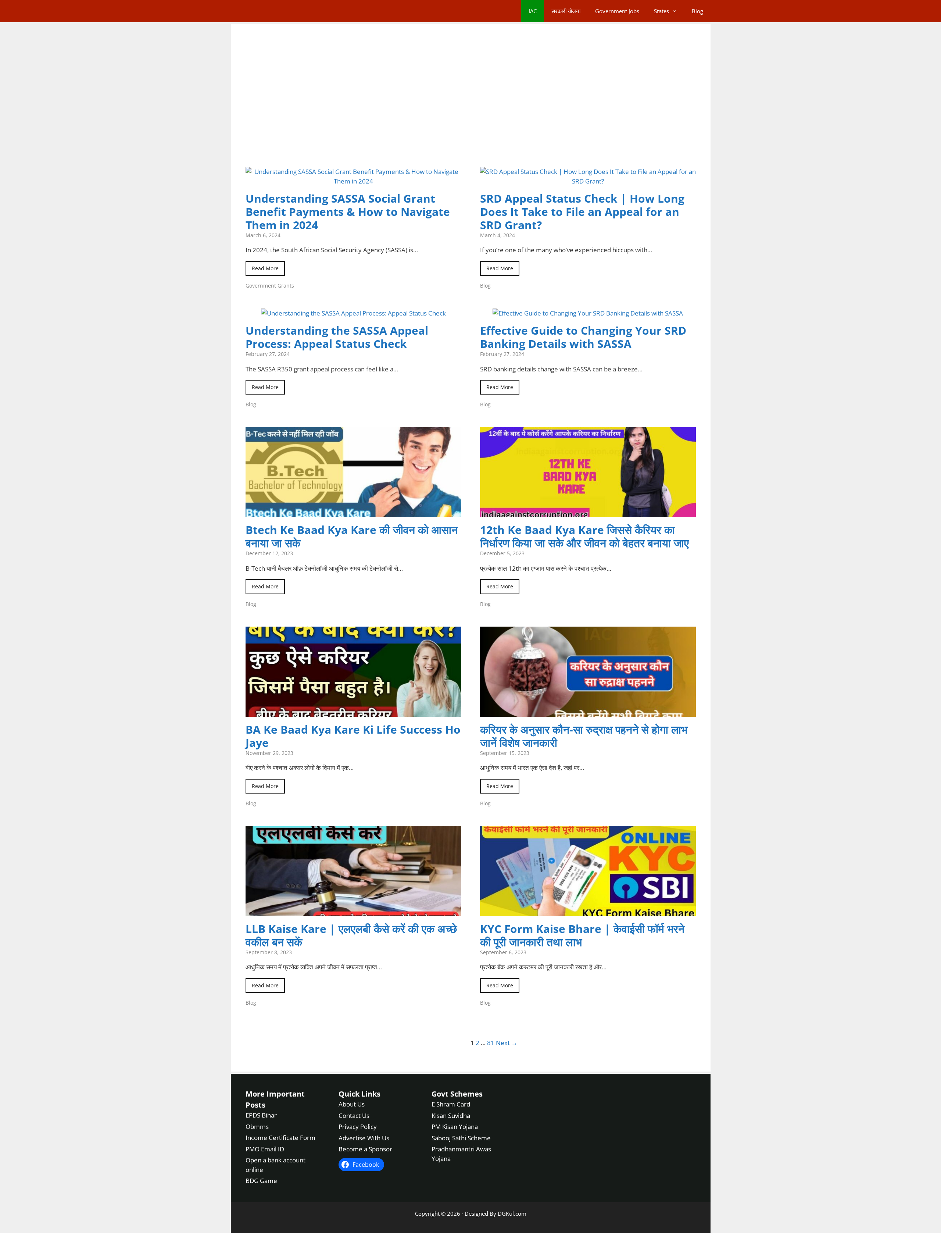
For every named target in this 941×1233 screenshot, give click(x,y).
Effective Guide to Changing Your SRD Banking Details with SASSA (583, 337)
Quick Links (359, 1094)
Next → (507, 1042)
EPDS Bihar (261, 1115)
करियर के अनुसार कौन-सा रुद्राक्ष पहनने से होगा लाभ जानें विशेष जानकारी (583, 736)
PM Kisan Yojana (455, 1126)
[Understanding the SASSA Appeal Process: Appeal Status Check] (353, 313)
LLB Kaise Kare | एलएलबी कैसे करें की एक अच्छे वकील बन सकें (351, 935)
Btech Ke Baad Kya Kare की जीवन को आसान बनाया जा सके (352, 536)
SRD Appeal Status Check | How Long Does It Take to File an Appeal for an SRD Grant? (582, 211)
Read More (265, 268)
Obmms (257, 1126)
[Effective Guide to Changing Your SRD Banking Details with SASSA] (588, 313)
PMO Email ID (265, 1148)
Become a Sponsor (365, 1149)
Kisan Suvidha (451, 1115)
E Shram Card (451, 1104)
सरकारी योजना (565, 11)
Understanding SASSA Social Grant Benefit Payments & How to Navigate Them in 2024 (348, 211)
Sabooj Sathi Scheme (461, 1137)
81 (490, 1042)
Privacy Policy (358, 1126)
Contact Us (354, 1115)
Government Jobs (617, 11)
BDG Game (261, 1180)
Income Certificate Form (280, 1137)
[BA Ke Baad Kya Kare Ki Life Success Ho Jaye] (353, 712)
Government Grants (270, 285)
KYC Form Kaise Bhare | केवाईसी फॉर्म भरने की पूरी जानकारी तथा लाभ (582, 935)
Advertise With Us (364, 1137)
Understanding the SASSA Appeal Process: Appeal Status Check (337, 337)
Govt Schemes (457, 1094)
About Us (352, 1104)
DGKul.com (512, 1213)
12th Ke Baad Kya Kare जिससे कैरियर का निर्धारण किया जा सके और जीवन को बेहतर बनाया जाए (584, 536)
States (661, 11)
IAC (533, 11)
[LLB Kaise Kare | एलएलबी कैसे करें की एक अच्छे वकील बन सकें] (353, 911)
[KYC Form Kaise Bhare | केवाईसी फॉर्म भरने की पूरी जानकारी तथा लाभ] (588, 911)
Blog (697, 11)
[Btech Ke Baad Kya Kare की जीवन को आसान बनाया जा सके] (353, 512)
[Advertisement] (470, 102)
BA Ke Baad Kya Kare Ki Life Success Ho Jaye (353, 736)
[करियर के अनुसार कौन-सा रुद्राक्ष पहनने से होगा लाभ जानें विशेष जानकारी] (588, 712)
